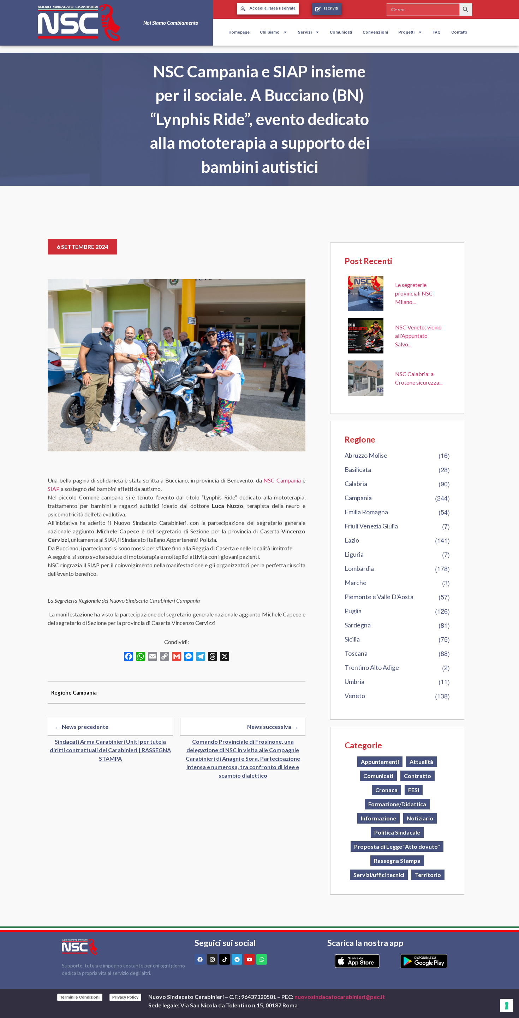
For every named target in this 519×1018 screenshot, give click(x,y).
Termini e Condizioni (80, 997)
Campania (358, 498)
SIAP (54, 488)
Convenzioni (375, 32)
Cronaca (386, 789)
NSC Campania (281, 480)
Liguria (354, 554)
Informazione (378, 818)
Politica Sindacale (397, 832)
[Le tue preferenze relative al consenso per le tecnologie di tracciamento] (506, 1005)
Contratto (417, 775)
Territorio (428, 874)
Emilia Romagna (366, 512)
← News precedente (81, 726)
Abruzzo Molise (366, 455)
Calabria (356, 483)
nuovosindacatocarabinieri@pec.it (339, 996)
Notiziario (420, 818)
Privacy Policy (125, 997)
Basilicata (358, 469)
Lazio (352, 540)
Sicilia (352, 639)
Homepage (239, 32)
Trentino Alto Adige (372, 667)
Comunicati (341, 32)
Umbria (354, 681)
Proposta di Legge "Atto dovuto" (397, 846)
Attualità (421, 761)
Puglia (353, 611)
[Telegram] (237, 959)
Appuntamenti (380, 761)
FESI (413, 789)
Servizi (305, 32)
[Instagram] (212, 959)
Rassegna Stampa (397, 860)
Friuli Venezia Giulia (371, 526)
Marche (355, 582)
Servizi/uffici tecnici (378, 874)
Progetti (406, 32)
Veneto (355, 696)
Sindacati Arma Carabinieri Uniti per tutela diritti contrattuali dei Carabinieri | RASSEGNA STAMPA (110, 750)
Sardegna (358, 625)
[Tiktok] (224, 959)
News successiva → (272, 726)
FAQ (436, 32)
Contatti (459, 32)
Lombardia (359, 568)
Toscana (356, 653)
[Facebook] (200, 959)
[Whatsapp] (261, 959)
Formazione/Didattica (397, 804)
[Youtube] (249, 959)
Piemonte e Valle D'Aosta (379, 597)
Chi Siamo (270, 32)
